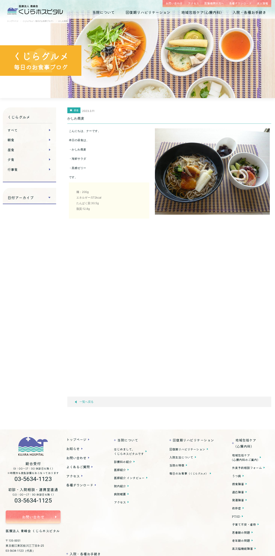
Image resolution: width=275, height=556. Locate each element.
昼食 (10, 149)
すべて (12, 130)
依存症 (236, 508)
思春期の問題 (241, 532)
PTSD (236, 516)
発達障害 (238, 500)
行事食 (12, 169)
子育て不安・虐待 (244, 524)
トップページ (76, 439)
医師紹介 (120, 469)
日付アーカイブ (20, 197)
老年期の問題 (241, 540)
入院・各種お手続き (249, 12)
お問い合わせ (174, 3)
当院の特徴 (176, 465)
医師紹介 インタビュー (129, 478)
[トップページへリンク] (33, 446)
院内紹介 (120, 486)
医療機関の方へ (214, 3)
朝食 (10, 139)
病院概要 (120, 494)
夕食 (10, 159)
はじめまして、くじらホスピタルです (129, 451)
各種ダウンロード (240, 3)
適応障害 (238, 492)
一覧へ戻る (87, 401)
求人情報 (262, 3)
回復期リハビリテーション (148, 12)
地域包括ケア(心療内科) (201, 12)
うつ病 (236, 476)
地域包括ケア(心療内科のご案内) (245, 457)
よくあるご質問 (78, 466)
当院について (103, 12)
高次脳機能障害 (242, 548)
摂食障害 (238, 484)
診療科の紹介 (123, 461)
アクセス (193, 3)
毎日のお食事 (188, 473)
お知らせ (73, 448)
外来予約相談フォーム (247, 467)
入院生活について (181, 457)
